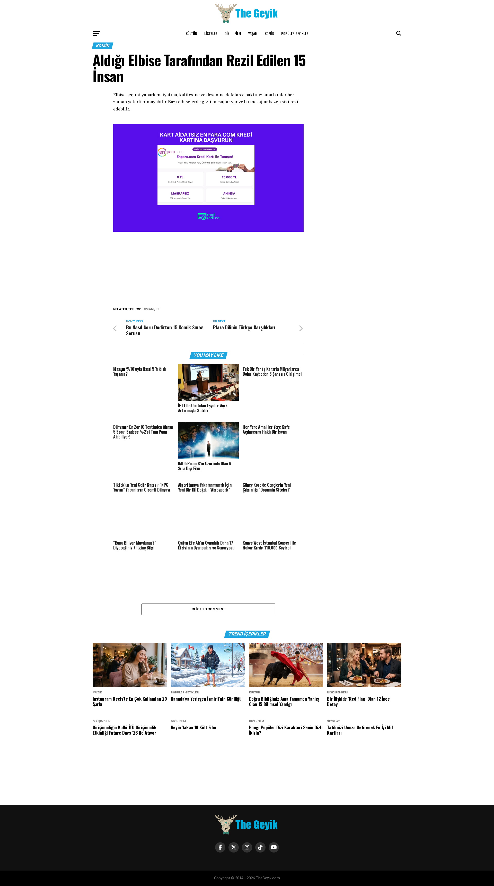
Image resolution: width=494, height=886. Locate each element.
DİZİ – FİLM (233, 33)
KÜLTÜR (191, 33)
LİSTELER (210, 33)
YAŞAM (253, 33)
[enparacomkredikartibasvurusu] (208, 230)
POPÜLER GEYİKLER (294, 33)
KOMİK (269, 33)
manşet (152, 309)
